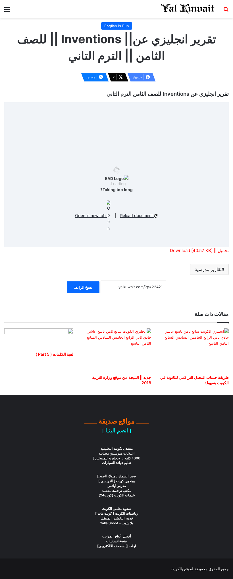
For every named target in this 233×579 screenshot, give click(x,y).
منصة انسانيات (116, 541)
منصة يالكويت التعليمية (117, 448)
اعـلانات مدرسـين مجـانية (116, 453)
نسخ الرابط (83, 287)
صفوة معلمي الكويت (116, 508)
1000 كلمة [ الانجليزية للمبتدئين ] (116, 458)
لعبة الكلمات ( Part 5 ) (54, 354)
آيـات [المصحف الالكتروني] (116, 546)
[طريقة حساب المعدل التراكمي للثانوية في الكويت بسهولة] (194, 350)
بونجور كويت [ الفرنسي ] (116, 481)
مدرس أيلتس (116, 486)
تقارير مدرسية (208, 269)
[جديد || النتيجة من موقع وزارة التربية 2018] (116, 350)
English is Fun (116, 26)
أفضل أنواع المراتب (116, 536)
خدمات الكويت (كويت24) (117, 495)
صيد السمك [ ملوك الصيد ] (116, 476)
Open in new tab (91, 215)
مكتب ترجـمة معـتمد (116, 490)
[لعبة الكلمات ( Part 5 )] (38, 338)
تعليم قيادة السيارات (116, 463)
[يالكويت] (188, 9)
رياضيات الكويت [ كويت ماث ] (116, 513)
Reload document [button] (137, 215)
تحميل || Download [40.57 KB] (199, 250)
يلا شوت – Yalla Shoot (116, 523)
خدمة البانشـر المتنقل (116, 518)
